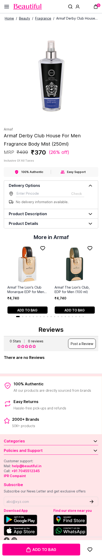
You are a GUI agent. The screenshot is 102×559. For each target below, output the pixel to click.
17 (76, 316)
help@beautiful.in (27, 466)
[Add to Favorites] (90, 549)
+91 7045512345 (25, 471)
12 (58, 316)
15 (69, 316)
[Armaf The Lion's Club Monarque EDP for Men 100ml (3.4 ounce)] (27, 264)
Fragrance (43, 18)
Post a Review (82, 344)
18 (79, 316)
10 (51, 316)
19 (83, 316)
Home (9, 18)
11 (54, 316)
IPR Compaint (15, 476)
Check (76, 194)
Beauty (24, 18)
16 (72, 316)
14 (65, 316)
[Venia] (27, 7)
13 (61, 316)
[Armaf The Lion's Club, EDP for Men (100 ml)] (75, 264)
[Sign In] (77, 6)
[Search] (70, 6)
